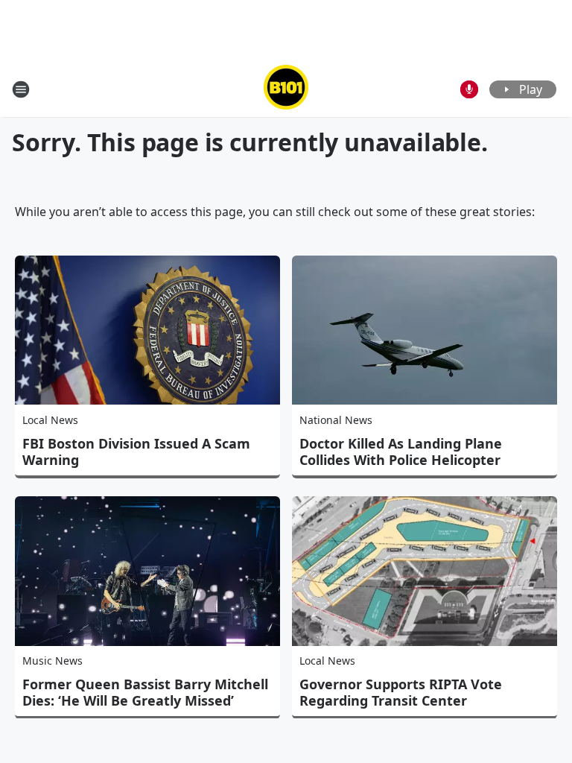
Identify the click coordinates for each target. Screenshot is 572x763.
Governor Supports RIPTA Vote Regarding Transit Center (400, 692)
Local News (50, 420)
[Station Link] (286, 89)
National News (335, 420)
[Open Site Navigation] (21, 89)
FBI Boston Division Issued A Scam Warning (136, 451)
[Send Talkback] (469, 89)
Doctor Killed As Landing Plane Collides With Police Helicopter (400, 451)
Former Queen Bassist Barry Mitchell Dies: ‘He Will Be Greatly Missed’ (145, 692)
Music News (52, 660)
